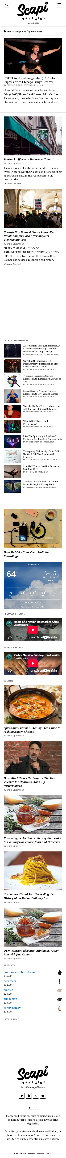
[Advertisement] (33, 302)
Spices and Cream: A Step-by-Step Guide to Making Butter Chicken (32, 730)
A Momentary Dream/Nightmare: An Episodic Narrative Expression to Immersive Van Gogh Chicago (41, 348)
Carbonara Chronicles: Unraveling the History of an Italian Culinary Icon (29, 896)
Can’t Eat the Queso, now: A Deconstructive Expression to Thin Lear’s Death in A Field (40, 363)
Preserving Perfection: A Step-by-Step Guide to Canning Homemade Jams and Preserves (33, 840)
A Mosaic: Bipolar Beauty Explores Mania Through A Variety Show (40, 483)
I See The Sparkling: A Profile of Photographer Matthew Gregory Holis (42, 438)
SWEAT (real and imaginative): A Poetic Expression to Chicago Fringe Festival (30, 80)
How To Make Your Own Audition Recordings (26, 554)
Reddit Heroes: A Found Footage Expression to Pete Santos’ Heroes (40, 392)
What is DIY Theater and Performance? (35, 422)
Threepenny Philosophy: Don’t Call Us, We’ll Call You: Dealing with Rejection (41, 454)
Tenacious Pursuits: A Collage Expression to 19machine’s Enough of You (42, 378)
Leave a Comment (13, 183)
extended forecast (33, 602)
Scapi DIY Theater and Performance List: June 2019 (41, 468)
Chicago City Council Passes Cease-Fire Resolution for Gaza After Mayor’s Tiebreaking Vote (29, 236)
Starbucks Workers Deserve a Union (27, 159)
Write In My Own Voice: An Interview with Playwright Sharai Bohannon (41, 407)
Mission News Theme (23, 1153)
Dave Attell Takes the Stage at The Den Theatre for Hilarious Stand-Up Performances (29, 782)
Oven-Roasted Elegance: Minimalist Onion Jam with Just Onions (31, 952)
